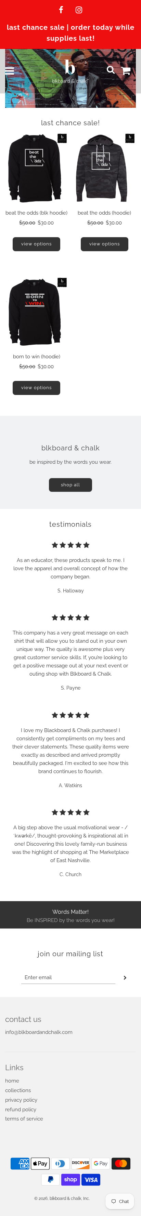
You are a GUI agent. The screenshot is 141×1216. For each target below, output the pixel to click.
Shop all (70, 484)
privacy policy (21, 1100)
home (12, 1081)
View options (36, 243)
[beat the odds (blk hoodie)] (36, 168)
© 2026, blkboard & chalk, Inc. (62, 1198)
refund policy (20, 1109)
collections (18, 1090)
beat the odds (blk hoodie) (36, 213)
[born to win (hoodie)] (36, 312)
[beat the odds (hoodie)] (104, 168)
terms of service (24, 1119)
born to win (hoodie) (36, 357)
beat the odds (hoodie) (104, 213)
